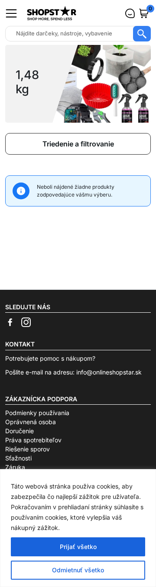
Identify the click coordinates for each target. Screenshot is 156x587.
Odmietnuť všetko (78, 570)
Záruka (15, 467)
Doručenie (19, 431)
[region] (78, 528)
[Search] (142, 33)
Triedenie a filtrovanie (78, 144)
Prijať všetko (78, 546)
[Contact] (130, 13)
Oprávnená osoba (30, 421)
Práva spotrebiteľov (33, 440)
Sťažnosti (18, 458)
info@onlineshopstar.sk (109, 372)
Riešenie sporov (27, 449)
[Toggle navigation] (11, 13)
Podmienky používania (37, 412)
